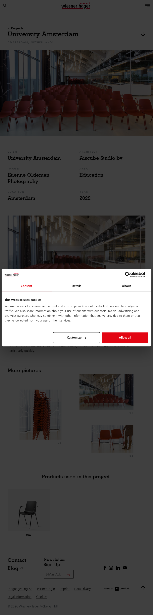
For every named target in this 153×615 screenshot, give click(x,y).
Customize (74, 337)
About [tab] (126, 286)
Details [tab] (76, 286)
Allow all (125, 337)
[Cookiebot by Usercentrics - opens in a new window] (131, 275)
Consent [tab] (26, 286)
